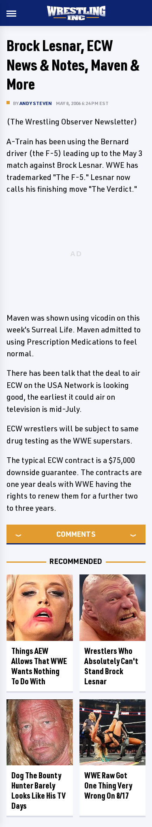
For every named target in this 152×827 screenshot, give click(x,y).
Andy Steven (35, 103)
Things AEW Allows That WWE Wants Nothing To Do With (39, 666)
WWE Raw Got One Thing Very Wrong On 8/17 (108, 785)
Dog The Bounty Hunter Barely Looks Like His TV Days (38, 790)
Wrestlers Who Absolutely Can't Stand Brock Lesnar (111, 666)
